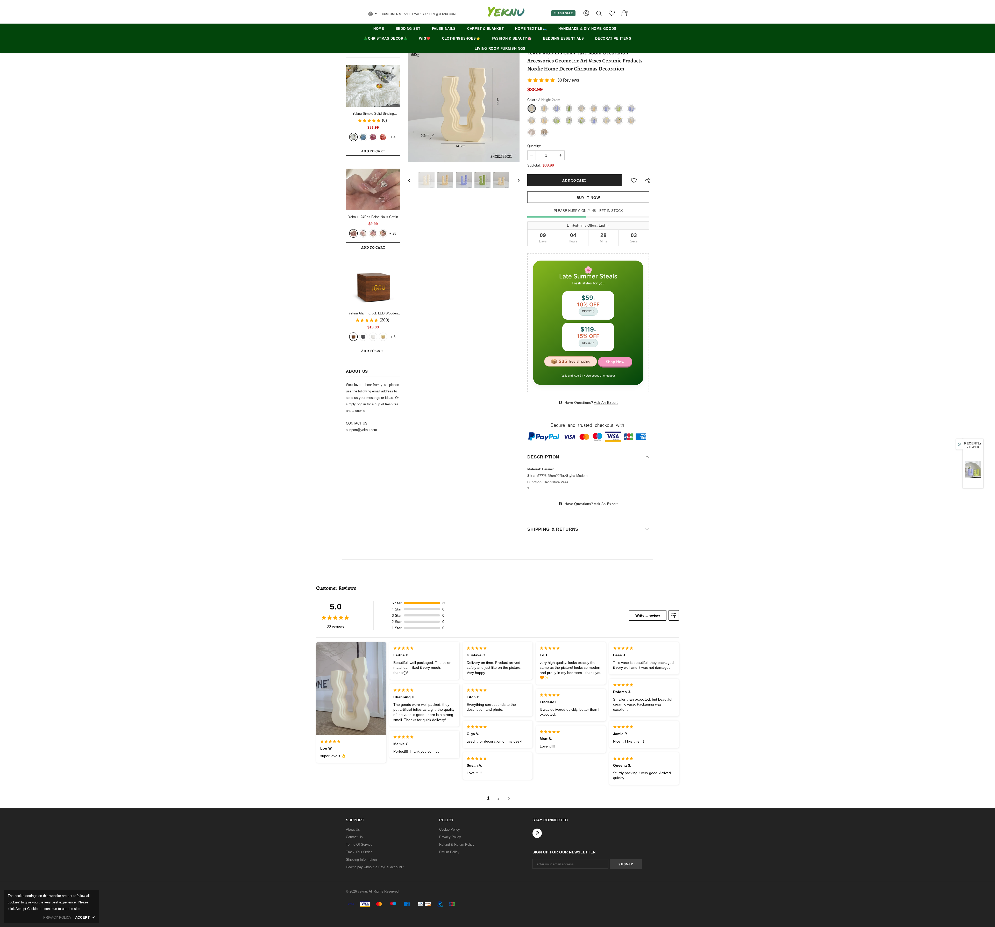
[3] (373, 233)
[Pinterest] (537, 833)
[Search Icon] (599, 13)
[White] (353, 137)
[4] (383, 233)
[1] (353, 233)
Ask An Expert (606, 403)
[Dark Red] (373, 137)
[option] (464, 106)
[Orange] (383, 137)
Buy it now (588, 198)
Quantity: (534, 146)
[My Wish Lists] (612, 15)
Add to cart (373, 151)
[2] (363, 233)
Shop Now (615, 362)
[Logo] (506, 11)
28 (392, 233)
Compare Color (504, 154)
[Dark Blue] (363, 137)
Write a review (647, 615)
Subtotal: (534, 165)
